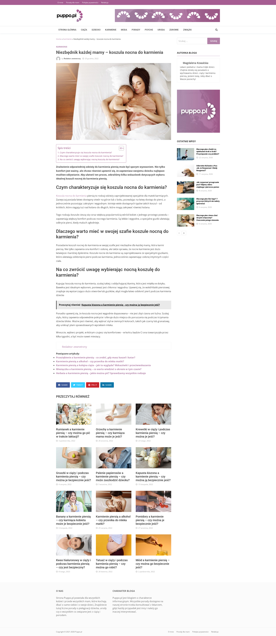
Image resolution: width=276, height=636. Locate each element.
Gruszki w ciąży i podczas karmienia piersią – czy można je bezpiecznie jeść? (73, 476)
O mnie (60, 2)
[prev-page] (179, 233)
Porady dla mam (72, 2)
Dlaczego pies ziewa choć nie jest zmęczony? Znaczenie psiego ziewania (207, 217)
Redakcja (104, 2)
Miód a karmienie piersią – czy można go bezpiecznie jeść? (153, 563)
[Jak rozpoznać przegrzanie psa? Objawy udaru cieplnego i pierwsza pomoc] (185, 183)
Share (64, 385)
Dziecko (96, 29)
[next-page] (184, 233)
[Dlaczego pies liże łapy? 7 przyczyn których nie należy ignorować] (185, 199)
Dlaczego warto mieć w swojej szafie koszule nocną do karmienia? (91, 156)
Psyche (149, 29)
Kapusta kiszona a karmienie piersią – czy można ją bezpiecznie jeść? (153, 476)
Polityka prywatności (90, 2)
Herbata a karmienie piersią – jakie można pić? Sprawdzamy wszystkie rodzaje (101, 373)
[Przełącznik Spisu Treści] (120, 148)
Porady (136, 29)
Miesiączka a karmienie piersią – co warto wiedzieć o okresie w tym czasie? (98, 369)
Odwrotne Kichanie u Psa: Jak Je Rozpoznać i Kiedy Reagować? (206, 168)
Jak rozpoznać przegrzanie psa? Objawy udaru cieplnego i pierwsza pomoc (207, 184)
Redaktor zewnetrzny (72, 58)
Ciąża (84, 29)
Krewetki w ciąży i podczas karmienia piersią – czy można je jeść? (153, 433)
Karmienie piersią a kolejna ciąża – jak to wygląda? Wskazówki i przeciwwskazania (103, 365)
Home (58, 39)
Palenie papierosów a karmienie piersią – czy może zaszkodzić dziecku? (113, 476)
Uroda (161, 29)
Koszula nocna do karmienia (71, 195)
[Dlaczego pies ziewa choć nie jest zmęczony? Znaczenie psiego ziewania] (185, 216)
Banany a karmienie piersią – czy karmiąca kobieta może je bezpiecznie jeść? (73, 520)
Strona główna (67, 29)
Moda (124, 29)
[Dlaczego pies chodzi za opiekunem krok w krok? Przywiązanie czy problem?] (185, 149)
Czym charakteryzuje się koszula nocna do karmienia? (86, 152)
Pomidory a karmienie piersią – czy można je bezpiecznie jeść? (150, 520)
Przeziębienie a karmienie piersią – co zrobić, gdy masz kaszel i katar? (95, 357)
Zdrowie (174, 29)
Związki (187, 29)
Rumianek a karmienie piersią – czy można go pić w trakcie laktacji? (73, 433)
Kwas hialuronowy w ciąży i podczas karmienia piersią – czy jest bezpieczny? (73, 563)
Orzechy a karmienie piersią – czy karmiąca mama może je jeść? (110, 433)
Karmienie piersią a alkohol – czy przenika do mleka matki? (90, 361)
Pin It (94, 385)
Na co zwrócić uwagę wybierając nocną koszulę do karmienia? (89, 159)
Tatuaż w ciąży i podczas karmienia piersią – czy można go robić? (112, 563)
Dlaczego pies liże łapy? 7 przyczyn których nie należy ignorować (208, 201)
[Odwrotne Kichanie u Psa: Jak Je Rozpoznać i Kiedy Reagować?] (185, 166)
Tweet (79, 385)
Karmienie (110, 29)
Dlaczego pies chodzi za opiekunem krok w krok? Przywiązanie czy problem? (207, 151)
